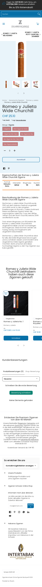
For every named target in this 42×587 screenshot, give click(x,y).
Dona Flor (19, 425)
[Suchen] (39, 14)
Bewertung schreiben (21, 392)
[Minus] (4, 150)
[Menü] (3, 24)
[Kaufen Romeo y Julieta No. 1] (16, 303)
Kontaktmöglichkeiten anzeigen (20, 465)
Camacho (30, 423)
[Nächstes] (38, 59)
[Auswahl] (14, 150)
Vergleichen (10, 319)
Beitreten (30, 506)
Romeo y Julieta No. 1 (13, 321)
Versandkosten (21, 120)
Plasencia (22, 423)
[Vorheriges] (4, 59)
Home (4, 100)
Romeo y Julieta (32, 100)
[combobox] (19, 14)
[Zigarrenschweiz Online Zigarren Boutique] (20, 24)
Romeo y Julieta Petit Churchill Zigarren (32, 34)
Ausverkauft (21, 160)
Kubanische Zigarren (16, 100)
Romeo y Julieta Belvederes (10, 34)
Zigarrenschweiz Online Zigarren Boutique (15, 577)
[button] (38, 24)
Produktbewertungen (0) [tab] (13, 371)
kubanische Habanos (29, 439)
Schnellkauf (16, 338)
